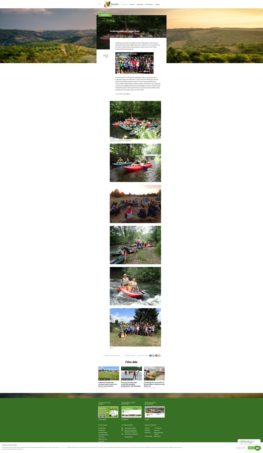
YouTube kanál (125, 419)
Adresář (157, 4)
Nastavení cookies (248, 450)
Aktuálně (124, 4)
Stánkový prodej (102, 439)
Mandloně (147, 430)
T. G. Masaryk (157, 428)
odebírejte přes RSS (130, 355)
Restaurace (148, 432)
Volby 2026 (101, 441)
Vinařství (147, 428)
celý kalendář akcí (129, 437)
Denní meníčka (148, 436)
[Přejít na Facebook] (155, 412)
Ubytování (157, 430)
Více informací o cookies (62, 447)
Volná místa (101, 437)
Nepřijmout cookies (241, 447)
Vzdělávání (105, 55)
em (159, 355)
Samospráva (140, 4)
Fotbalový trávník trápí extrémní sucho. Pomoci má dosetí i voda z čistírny (107, 384)
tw (153, 355)
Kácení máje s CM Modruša (131, 434)
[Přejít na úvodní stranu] (111, 4)
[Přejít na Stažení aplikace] (108, 412)
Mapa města (157, 436)
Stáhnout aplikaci (102, 419)
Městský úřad (149, 4)
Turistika (131, 4)
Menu (99, 4)
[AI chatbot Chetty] (257, 448)
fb (150, 355)
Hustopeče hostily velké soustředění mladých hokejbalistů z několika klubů (130, 384)
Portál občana (101, 428)
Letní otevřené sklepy (130, 428)
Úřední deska (101, 430)
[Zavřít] (260, 444)
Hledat (163, 4)
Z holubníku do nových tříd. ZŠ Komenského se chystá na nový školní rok (154, 384)
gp (156, 355)
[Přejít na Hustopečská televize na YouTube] (131, 412)
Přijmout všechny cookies (254, 447)
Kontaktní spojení (102, 432)
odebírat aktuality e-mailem (112, 355)
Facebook (147, 419)
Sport (106, 57)
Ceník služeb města (103, 434)
